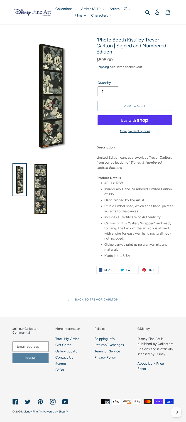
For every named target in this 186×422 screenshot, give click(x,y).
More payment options (135, 131)
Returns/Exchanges (109, 345)
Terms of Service (107, 351)
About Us (144, 363)
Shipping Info (105, 339)
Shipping (102, 67)
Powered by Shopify (55, 411)
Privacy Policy (105, 357)
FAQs (59, 370)
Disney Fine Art (32, 411)
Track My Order (67, 339)
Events (60, 364)
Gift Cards (63, 345)
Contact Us (64, 357)
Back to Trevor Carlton (96, 299)
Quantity (104, 83)
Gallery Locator (67, 351)
